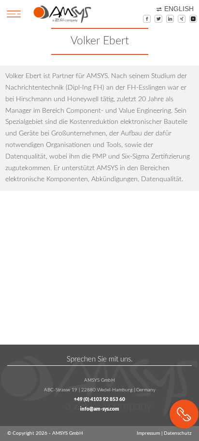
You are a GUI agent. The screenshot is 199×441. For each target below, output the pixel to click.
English (179, 9)
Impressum (148, 433)
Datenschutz (178, 433)
